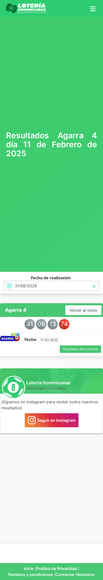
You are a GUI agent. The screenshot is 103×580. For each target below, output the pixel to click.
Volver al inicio (83, 310)
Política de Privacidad (56, 568)
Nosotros (86, 574)
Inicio (29, 568)
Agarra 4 (15, 310)
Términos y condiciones (30, 574)
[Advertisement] (51, 73)
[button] (92, 8)
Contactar (64, 574)
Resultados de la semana (80, 349)
